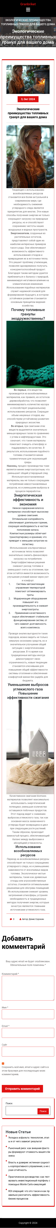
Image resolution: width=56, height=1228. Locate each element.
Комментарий (10, 973)
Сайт (4, 1044)
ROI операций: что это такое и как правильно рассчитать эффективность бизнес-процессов (29, 1195)
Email (5, 1026)
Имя (5, 1007)
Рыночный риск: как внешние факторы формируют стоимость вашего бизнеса (29, 1152)
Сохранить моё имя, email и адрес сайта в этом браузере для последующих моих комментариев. (25, 1071)
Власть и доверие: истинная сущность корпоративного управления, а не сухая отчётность (29, 1166)
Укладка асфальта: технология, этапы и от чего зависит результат (28, 1139)
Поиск (9, 1103)
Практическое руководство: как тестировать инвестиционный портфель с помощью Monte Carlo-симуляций (29, 1180)
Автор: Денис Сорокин (33, 919)
